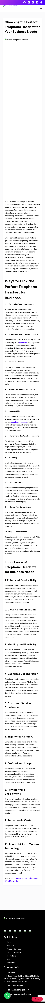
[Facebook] (24, 2)
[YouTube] (37, 2)
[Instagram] (33, 2)
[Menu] (41, 8)
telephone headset (19, 422)
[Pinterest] (41, 2)
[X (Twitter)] (29, 2)
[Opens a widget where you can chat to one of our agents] (37, 999)
